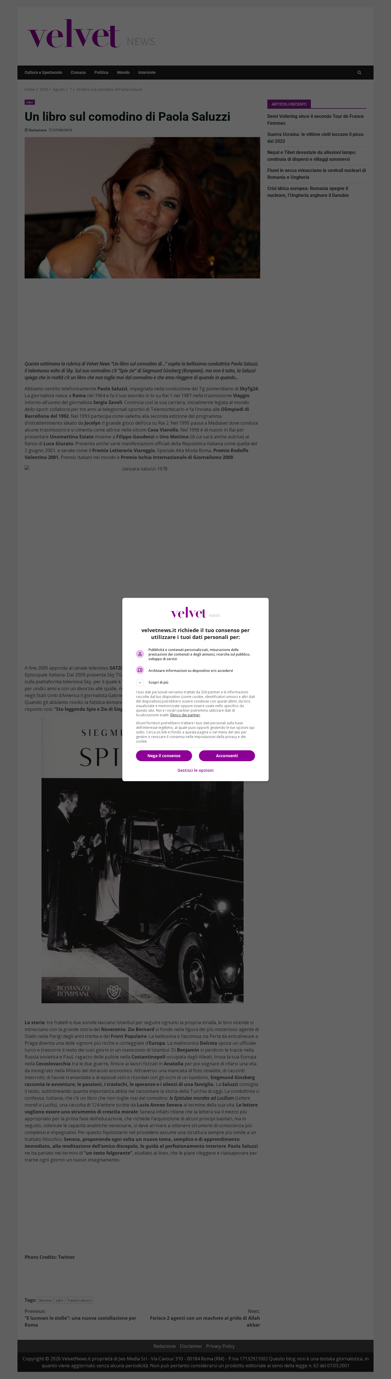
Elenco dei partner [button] (185, 715)
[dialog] (195, 689)
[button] (195, 682)
